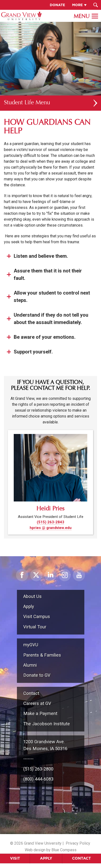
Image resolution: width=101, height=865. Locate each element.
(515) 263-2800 (38, 768)
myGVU (30, 644)
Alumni (30, 665)
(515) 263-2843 (50, 522)
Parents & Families (42, 655)
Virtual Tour (34, 626)
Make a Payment (40, 713)
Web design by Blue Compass (50, 850)
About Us (32, 596)
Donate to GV (36, 675)
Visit (15, 858)
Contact (81, 858)
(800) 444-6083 (38, 779)
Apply (46, 858)
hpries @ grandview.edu (51, 528)
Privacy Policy (78, 843)
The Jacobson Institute (46, 723)
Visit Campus (36, 616)
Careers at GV (37, 703)
